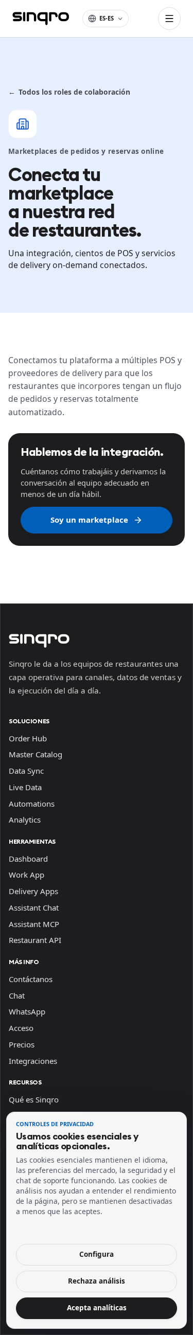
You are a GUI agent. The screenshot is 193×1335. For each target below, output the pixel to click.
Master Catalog (35, 754)
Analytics (25, 819)
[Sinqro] (40, 18)
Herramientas (32, 841)
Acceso (21, 1028)
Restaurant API (35, 940)
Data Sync (26, 771)
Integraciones (33, 1061)
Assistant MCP (34, 924)
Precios (21, 1044)
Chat (17, 995)
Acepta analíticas (97, 1307)
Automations (32, 803)
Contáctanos (30, 979)
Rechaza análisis (96, 1281)
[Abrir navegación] (169, 18)
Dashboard (28, 858)
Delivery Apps (33, 891)
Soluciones (29, 721)
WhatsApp (27, 1011)
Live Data (25, 787)
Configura (96, 1254)
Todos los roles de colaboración (69, 92)
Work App (26, 874)
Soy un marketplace (89, 519)
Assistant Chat (34, 907)
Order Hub (28, 738)
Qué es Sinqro (34, 1099)
